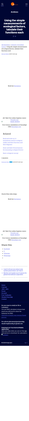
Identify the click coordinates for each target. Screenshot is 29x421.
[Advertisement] (14, 70)
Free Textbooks (6, 295)
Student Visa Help (7, 297)
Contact (4, 299)
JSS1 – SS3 (4, 289)
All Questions (5, 45)
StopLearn (9, 342)
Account (4, 293)
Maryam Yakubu (5, 54)
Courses (4, 287)
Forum (3, 291)
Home (3, 285)
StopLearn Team (5, 162)
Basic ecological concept (10, 153)
